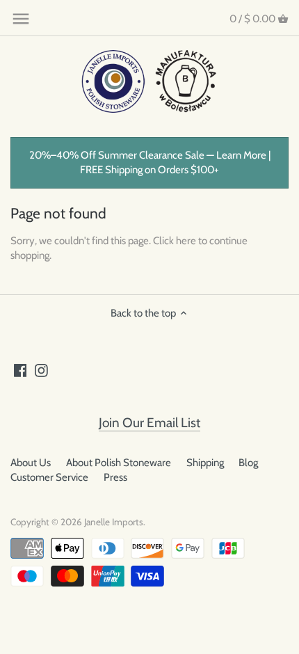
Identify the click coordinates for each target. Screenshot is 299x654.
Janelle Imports (113, 521)
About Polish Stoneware (118, 462)
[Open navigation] (20, 18)
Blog (248, 462)
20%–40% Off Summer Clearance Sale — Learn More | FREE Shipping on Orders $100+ (149, 162)
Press (115, 477)
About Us (30, 462)
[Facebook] (20, 369)
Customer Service (49, 477)
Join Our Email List (149, 423)
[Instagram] (41, 369)
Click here (174, 240)
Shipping (205, 462)
